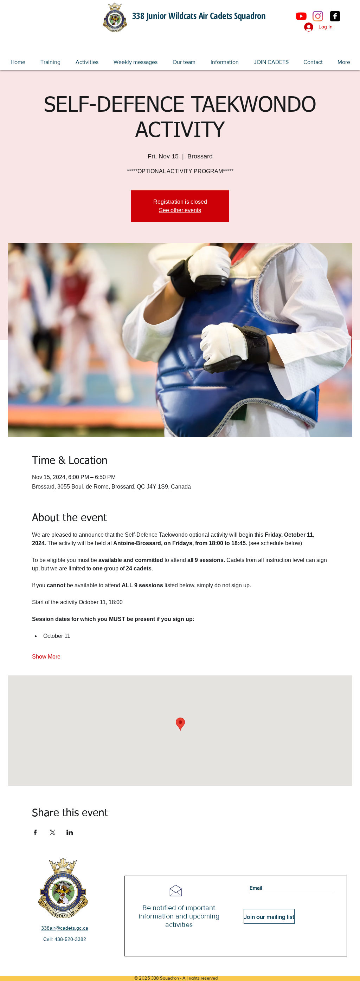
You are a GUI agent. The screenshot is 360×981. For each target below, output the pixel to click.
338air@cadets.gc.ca (64, 928)
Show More (46, 657)
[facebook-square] (335, 16)
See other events (180, 210)
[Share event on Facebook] (35, 832)
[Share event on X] (52, 832)
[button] (50, 59)
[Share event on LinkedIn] (69, 832)
